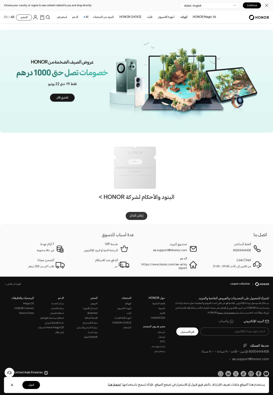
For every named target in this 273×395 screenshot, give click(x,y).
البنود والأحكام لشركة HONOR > (136, 198)
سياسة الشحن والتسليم (87, 328)
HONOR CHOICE (130, 17)
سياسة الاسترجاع (90, 323)
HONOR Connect (24, 308)
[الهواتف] (178, 17)
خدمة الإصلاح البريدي (54, 323)
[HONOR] (259, 284)
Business (93, 313)
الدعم (75, 17)
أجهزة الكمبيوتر (166, 17)
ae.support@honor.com (250, 359)
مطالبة (135, 162)
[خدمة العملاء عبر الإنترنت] (9, 372)
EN (6, 17)
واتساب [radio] (224, 321)
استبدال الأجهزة (90, 308)
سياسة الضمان (57, 308)
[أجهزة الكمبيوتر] (156, 17)
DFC (162, 342)
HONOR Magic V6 (204, 17)
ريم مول (161, 337)
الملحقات (127, 328)
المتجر (24, 17)
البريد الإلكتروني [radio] (254, 321)
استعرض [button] (62, 17)
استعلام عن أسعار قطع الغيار (52, 318)
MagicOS (28, 304)
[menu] (36, 17)
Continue (252, 5)
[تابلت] (145, 17)
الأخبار (162, 313)
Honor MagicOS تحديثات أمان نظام (51, 330)
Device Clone (26, 313)
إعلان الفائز (136, 216)
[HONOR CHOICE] (118, 17)
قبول (31, 385)
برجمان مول (159, 351)
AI (87, 17)
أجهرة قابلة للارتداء (123, 318)
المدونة (161, 308)
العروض (94, 304)
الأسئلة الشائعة (91, 318)
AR (12, 17)
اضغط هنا (114, 385)
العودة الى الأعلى (13, 284)
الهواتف (183, 17)
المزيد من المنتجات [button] (103, 17)
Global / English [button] (192, 5)
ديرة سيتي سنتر (158, 347)
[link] (42, 17)
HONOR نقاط (91, 337)
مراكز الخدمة (58, 304)
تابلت (149, 17)
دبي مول (161, 332)
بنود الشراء (93, 333)
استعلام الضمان (57, 313)
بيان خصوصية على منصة (228, 313)
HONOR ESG (158, 318)
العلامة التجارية (158, 304)
